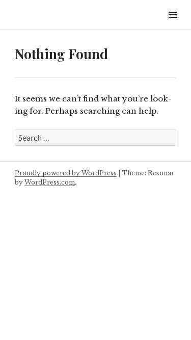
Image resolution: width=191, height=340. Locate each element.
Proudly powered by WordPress (66, 173)
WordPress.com (49, 182)
